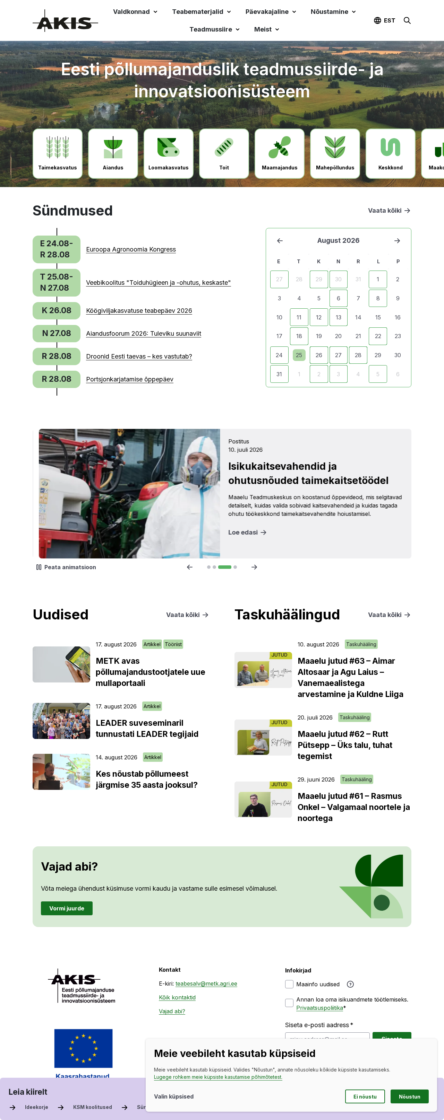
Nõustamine (329, 11)
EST (389, 20)
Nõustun (409, 1097)
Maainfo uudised (318, 984)
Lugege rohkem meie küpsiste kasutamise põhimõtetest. (218, 1077)
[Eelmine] (280, 240)
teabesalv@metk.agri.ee (206, 983)
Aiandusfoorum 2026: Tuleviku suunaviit (143, 333)
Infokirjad (298, 970)
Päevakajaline (267, 11)
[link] (104, 249)
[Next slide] (254, 567)
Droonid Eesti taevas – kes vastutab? (139, 356)
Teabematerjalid (197, 11)
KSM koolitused (92, 1107)
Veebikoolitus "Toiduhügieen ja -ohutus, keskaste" (158, 282)
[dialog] (291, 1075)
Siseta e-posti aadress (317, 1025)
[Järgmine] (397, 240)
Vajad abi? (172, 1011)
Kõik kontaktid (177, 997)
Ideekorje (36, 1107)
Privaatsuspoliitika (319, 1007)
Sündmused (152, 1107)
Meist (263, 29)
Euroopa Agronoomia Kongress (131, 249)
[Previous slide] (189, 567)
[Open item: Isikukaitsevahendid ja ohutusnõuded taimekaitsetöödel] (222, 493)
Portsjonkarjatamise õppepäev (129, 379)
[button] (407, 20)
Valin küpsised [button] (174, 1096)
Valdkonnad (131, 11)
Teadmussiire (210, 29)
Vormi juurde (66, 908)
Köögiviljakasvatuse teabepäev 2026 (139, 310)
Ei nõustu (365, 1097)
